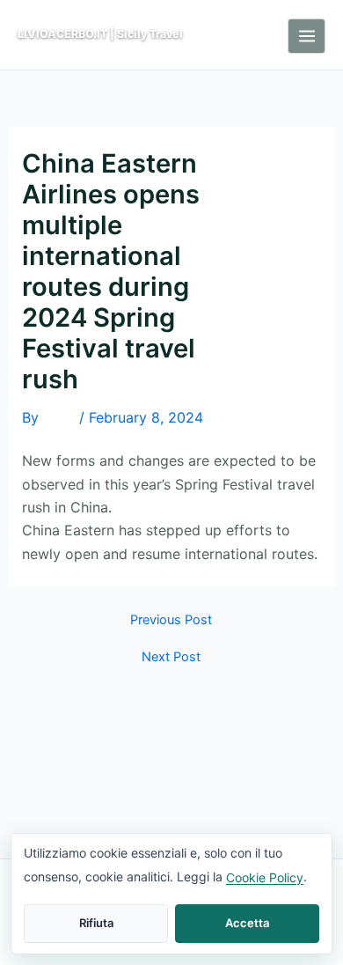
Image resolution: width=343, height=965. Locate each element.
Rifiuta (96, 923)
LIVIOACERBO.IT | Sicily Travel (100, 34)
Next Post (171, 657)
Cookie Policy (264, 877)
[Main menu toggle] (306, 36)
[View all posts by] (59, 419)
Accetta (247, 923)
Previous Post (171, 620)
